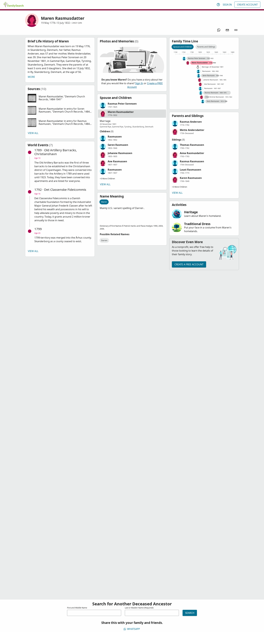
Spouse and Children (182, 46)
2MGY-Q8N (77, 23)
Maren (104, 202)
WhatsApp (133, 629)
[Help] (218, 5)
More (31, 77)
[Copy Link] (236, 30)
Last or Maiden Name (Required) (139, 607)
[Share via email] (227, 30)
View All (33, 133)
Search (189, 613)
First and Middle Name (77, 607)
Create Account (247, 4)
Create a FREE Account (189, 264)
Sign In (227, 4)
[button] (60, 98)
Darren (104, 240)
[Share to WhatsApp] (219, 30)
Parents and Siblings (206, 46)
